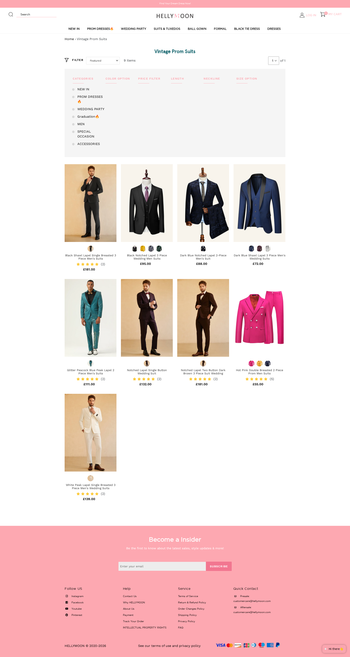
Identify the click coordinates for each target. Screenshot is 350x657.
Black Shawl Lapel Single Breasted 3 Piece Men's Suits (90, 257)
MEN (81, 124)
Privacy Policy (186, 621)
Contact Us (130, 596)
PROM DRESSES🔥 (100, 28)
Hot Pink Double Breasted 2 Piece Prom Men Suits (259, 371)
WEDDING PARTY (133, 28)
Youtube (76, 608)
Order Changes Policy (191, 608)
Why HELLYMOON (134, 602)
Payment (128, 615)
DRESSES (274, 28)
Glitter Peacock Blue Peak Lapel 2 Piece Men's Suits (90, 371)
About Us (128, 608)
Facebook (77, 602)
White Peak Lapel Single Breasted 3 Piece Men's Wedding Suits (90, 486)
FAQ (180, 627)
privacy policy (190, 646)
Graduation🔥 (88, 116)
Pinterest (76, 615)
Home (69, 39)
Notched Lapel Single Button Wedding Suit (147, 371)
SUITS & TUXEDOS (167, 28)
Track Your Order (133, 621)
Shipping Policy (187, 615)
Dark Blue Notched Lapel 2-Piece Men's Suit (203, 257)
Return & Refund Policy (192, 602)
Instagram (77, 596)
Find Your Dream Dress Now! (175, 3)
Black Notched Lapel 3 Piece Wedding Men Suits (147, 257)
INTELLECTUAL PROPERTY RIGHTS (144, 627)
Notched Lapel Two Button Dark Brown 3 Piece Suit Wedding (203, 371)
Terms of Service (188, 596)
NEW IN (74, 28)
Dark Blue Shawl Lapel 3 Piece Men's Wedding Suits (259, 257)
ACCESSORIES (88, 144)
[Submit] (11, 12)
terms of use (161, 646)
